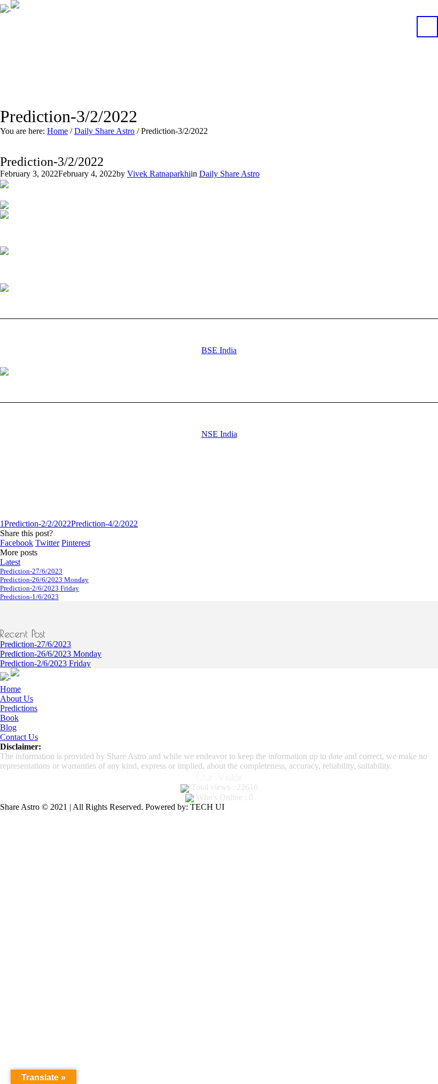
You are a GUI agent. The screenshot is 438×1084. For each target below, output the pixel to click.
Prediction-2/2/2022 (37, 523)
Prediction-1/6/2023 (29, 597)
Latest (10, 562)
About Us (16, 698)
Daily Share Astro (104, 131)
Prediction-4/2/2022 (104, 523)
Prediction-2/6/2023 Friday (39, 588)
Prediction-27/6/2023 (31, 571)
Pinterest (75, 542)
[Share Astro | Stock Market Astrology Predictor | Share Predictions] (40, 7)
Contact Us (19, 737)
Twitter (47, 542)
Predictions (18, 708)
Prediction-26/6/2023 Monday (44, 580)
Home (57, 131)
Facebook (16, 542)
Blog (8, 727)
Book (9, 717)
